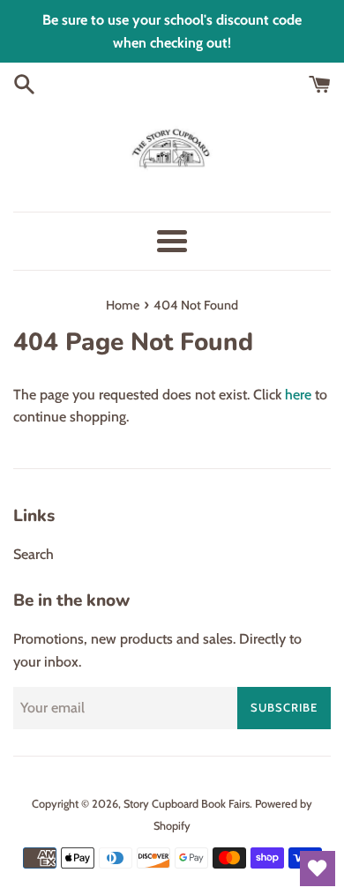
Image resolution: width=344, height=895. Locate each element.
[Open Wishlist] (317, 868)
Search (33, 554)
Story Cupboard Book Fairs (186, 803)
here (298, 394)
